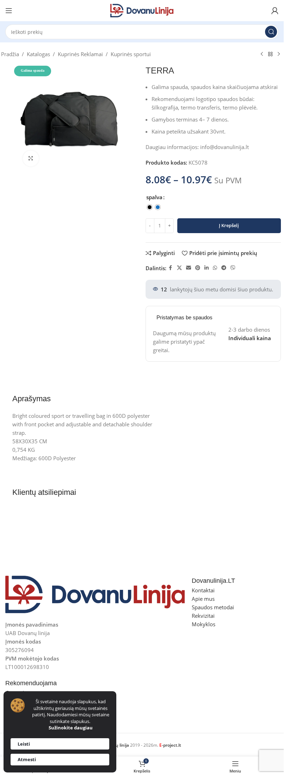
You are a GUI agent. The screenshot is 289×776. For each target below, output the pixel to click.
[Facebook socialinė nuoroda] (170, 268)
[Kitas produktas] (279, 54)
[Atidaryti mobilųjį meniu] (9, 11)
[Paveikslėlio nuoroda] (95, 593)
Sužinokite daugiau (71, 727)
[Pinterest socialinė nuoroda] (197, 268)
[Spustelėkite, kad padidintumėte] (31, 158)
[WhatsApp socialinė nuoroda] (215, 268)
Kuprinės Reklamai (80, 54)
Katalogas (38, 54)
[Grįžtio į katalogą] (270, 54)
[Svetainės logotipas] (142, 9)
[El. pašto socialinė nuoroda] (188, 268)
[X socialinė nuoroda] (179, 268)
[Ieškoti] (271, 32)
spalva (154, 197)
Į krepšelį (229, 225)
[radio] (149, 207)
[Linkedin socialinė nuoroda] (206, 268)
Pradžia (10, 54)
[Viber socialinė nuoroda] (233, 268)
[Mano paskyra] (275, 11)
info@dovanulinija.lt (224, 146)
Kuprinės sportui (131, 54)
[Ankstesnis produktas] (262, 54)
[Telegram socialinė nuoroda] (223, 268)
